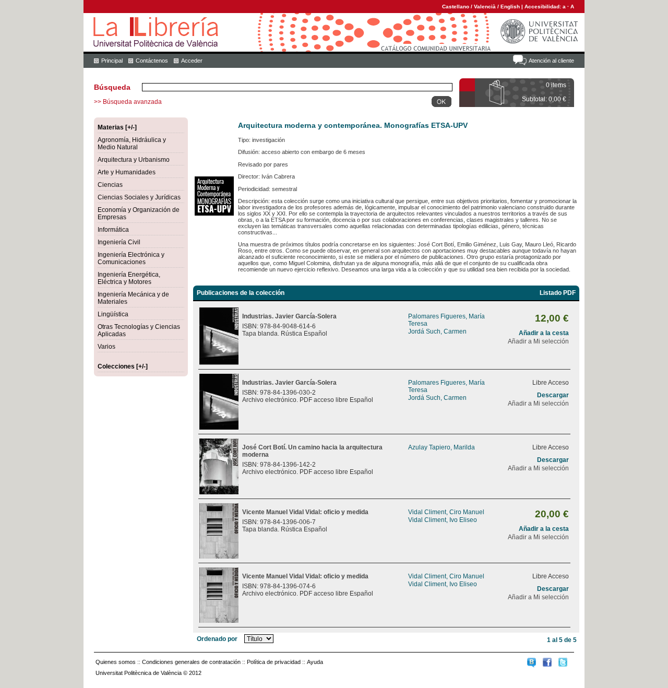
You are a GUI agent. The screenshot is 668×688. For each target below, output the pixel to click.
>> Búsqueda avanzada (128, 101)
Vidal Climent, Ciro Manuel (446, 512)
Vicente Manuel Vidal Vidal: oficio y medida (305, 512)
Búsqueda (112, 87)
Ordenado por (217, 639)
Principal (112, 60)
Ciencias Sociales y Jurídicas (139, 197)
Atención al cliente (551, 60)
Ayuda (315, 662)
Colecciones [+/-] (123, 366)
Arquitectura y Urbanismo (134, 159)
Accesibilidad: (543, 6)
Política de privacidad (274, 662)
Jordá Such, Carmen (437, 331)
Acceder (191, 60)
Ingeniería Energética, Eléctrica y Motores (129, 278)
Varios (106, 346)
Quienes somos (116, 662)
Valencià (485, 6)
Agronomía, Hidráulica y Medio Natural (132, 143)
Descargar (553, 395)
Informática (113, 229)
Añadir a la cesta (544, 333)
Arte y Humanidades (127, 172)
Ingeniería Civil (119, 242)
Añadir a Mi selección (538, 341)
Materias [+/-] (117, 127)
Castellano (455, 6)
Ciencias (110, 184)
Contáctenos (152, 60)
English (510, 6)
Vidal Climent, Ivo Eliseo (442, 520)
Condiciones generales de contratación (191, 662)
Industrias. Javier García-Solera (289, 316)
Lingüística (113, 314)
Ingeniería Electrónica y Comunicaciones (131, 258)
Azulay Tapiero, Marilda (441, 447)
